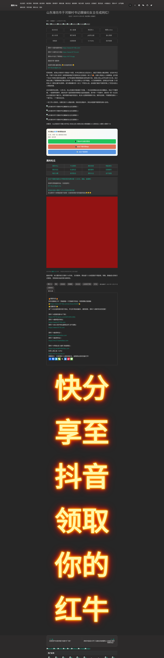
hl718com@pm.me (54, 68)
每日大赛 (81, 3)
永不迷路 (121, 3)
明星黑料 (48, 3)
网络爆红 (70, 284)
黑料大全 (35, 7)
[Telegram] (139, 5)
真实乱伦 (100, 3)
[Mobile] (135, 5)
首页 (47, 21)
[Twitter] (151, 5)
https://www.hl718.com (71, 52)
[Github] (147, 5)
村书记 (95, 284)
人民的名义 (50, 287)
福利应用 (22, 7)
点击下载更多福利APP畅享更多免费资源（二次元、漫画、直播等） (70, 179)
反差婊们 (94, 3)
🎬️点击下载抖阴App (82, 146)
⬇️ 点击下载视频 (82, 152)
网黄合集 (61, 3)
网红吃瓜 (68, 3)
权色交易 (63, 284)
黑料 (56, 284)
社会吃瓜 (87, 3)
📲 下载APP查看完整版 (82, 141)
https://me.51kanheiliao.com (58, 340)
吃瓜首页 (22, 3)
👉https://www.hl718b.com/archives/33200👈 (64, 304)
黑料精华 (55, 3)
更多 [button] (41, 7)
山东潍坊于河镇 (87, 284)
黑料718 (14, 5)
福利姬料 (74, 3)
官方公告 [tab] (50, 291)
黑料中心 (55, 166)
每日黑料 (29, 3)
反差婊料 (109, 170)
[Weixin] (143, 5)
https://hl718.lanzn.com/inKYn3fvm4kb (62, 317)
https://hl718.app (69, 56)
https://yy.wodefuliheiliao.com (59, 348)
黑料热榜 (35, 3)
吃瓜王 (70, 16)
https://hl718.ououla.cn (56, 354)
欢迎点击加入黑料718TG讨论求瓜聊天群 (61, 190)
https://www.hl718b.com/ (71, 48)
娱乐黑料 (42, 3)
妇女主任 (78, 284)
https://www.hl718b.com (57, 322)
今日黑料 (73, 166)
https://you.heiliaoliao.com (58, 335)
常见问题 (29, 7)
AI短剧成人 (107, 3)
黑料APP (114, 3)
